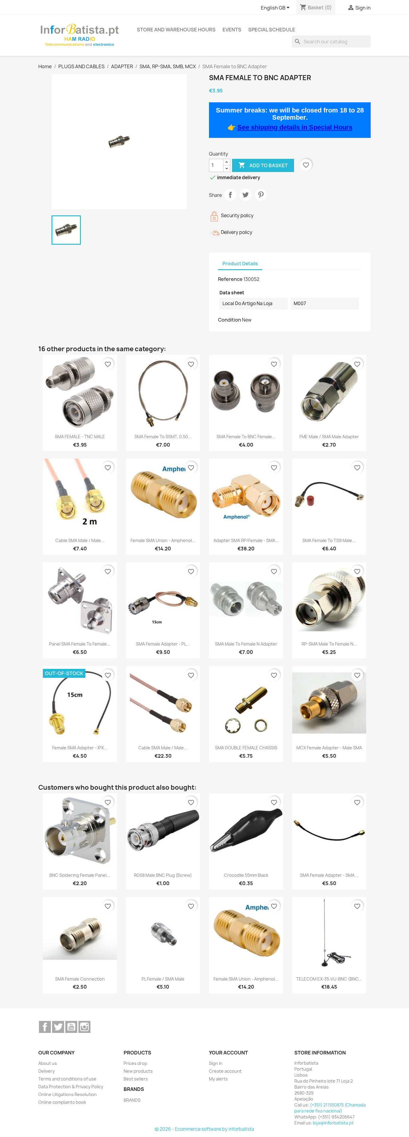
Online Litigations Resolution (67, 1094)
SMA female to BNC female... (245, 436)
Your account (228, 1052)
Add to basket (263, 165)
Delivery (46, 1071)
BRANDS (132, 1100)
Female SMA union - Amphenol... (163, 540)
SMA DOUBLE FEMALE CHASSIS (246, 748)
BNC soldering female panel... (79, 875)
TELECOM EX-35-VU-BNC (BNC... (329, 979)
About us (47, 1063)
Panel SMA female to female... (79, 644)
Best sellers (136, 1079)
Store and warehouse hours (176, 29)
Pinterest (261, 195)
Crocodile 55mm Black (246, 875)
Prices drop (135, 1063)
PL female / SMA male (163, 979)
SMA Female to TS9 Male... (329, 540)
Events (231, 29)
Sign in (215, 1063)
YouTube (71, 1027)
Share (230, 195)
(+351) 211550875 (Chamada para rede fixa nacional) (330, 1108)
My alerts (218, 1079)
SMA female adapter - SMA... (329, 875)
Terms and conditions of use (67, 1079)
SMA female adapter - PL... (163, 644)
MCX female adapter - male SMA (329, 748)
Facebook (45, 1027)
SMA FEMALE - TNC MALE (80, 436)
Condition (229, 320)
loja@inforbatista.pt (333, 1123)
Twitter (58, 1027)
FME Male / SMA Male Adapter (329, 436)
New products (138, 1071)
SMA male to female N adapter (246, 644)
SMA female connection (80, 979)
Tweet (246, 195)
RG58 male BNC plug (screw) (163, 875)
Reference (230, 279)
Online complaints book (62, 1102)
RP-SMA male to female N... (329, 644)
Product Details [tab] (240, 264)
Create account (225, 1071)
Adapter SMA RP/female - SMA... (246, 540)
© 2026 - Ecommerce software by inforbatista (204, 1129)
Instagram (84, 1027)
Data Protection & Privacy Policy (70, 1086)
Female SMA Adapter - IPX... (79, 748)
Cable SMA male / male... (79, 540)
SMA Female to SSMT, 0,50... (163, 436)
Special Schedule (271, 29)
